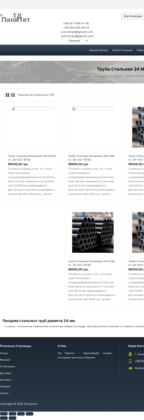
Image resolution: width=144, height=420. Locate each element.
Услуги (4, 353)
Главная (86, 76)
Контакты (5, 379)
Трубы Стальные (122, 50)
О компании (7, 366)
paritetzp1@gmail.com (76, 32)
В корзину (36, 127)
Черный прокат (98, 50)
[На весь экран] (21, 414)
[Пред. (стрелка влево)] (4, 418)
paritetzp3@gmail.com (76, 36)
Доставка (5, 373)
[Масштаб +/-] (29, 414)
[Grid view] (7, 95)
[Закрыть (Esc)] (4, 414)
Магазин (103, 76)
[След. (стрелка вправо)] (12, 418)
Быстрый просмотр (29, 127)
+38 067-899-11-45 (76, 23)
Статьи (4, 393)
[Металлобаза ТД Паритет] (16, 17)
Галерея (5, 386)
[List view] (13, 95)
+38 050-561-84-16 (76, 27)
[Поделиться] (12, 414)
